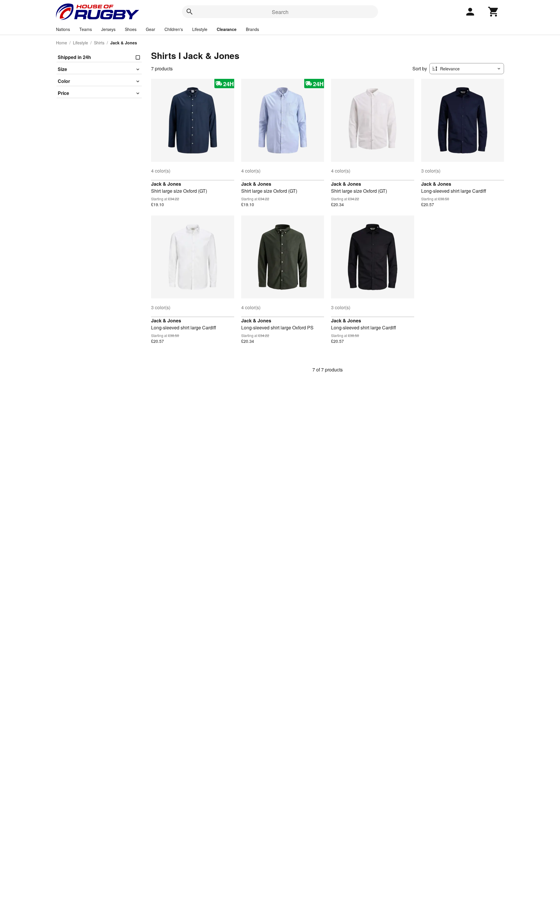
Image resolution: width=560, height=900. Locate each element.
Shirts (99, 43)
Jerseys (108, 29)
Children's (173, 29)
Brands (252, 29)
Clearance (227, 29)
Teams (85, 29)
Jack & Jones (166, 183)
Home (61, 43)
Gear (150, 29)
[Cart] (493, 12)
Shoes (130, 29)
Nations (63, 29)
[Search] (190, 11)
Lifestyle (199, 29)
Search (280, 11)
